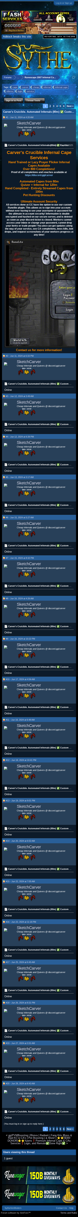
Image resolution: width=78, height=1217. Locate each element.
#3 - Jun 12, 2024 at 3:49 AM (20, 396)
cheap (36, 87)
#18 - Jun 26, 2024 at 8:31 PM (20, 1002)
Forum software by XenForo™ (16, 1213)
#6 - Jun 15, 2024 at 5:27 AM (20, 517)
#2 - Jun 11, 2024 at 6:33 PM (20, 356)
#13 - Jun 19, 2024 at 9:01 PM (20, 800)
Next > (70, 106)
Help (71, 1208)
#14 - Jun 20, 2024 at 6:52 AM (20, 841)
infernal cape (61, 87)
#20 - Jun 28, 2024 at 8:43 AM (20, 1083)
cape (15, 87)
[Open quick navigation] (73, 77)
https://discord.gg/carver (39, 175)
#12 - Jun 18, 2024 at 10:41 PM (21, 760)
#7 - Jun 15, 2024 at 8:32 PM (20, 558)
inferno (10, 91)
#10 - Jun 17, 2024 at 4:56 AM (20, 679)
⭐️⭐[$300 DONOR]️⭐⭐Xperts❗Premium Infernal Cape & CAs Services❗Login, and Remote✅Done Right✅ (39, 1140)
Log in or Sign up (64, 3)
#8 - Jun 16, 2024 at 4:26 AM (20, 598)
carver (25, 87)
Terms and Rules (68, 1213)
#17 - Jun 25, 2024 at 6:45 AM (20, 962)
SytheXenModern (13, 1208)
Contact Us (61, 1208)
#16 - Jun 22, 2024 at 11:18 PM (21, 922)
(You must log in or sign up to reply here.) (24, 1124)
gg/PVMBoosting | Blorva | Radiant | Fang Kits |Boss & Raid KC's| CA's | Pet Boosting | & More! (40, 1136)
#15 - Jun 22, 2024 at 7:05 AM (20, 881)
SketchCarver (29, 123)
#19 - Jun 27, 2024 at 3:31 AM (20, 1043)
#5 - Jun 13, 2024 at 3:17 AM (20, 477)
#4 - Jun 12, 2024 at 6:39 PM (20, 436)
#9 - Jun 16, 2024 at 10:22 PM (20, 639)
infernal (47, 87)
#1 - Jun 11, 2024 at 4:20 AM (19, 117)
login (20, 91)
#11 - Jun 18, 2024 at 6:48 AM (20, 720)
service (30, 91)
